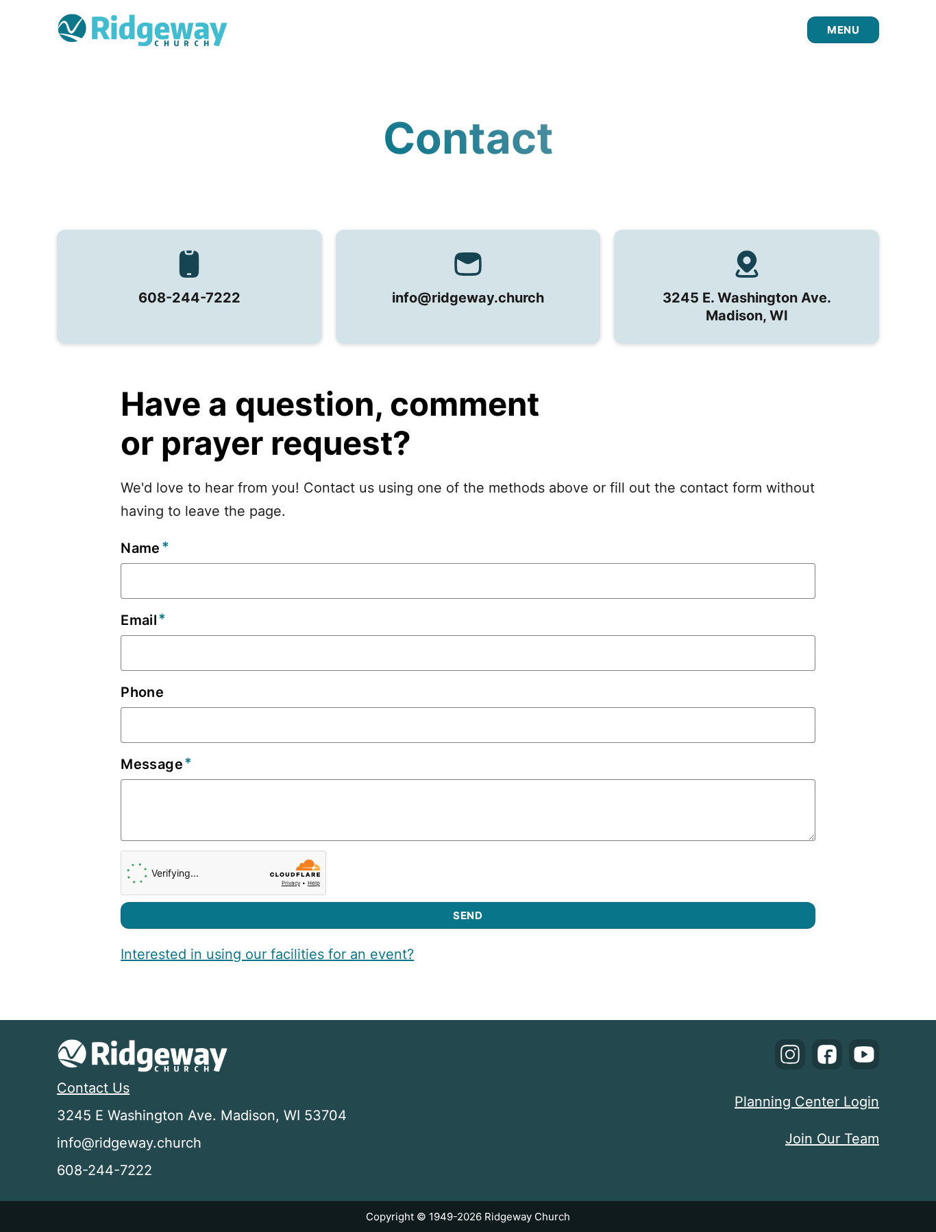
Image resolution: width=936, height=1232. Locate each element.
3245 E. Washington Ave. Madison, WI (747, 306)
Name (140, 548)
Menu (843, 29)
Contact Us (93, 1088)
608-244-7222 (189, 297)
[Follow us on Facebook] (827, 1057)
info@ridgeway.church (468, 297)
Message (152, 764)
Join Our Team (832, 1138)
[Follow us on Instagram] (790, 1057)
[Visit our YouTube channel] (864, 1057)
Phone (142, 692)
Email (139, 620)
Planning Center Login (807, 1101)
